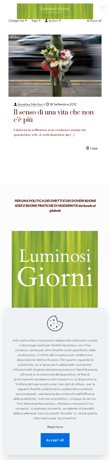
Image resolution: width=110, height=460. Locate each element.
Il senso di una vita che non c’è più (54, 116)
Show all (96, 20)
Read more (55, 427)
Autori (53, 20)
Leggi (94, 148)
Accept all (55, 440)
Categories (16, 20)
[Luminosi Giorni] (55, 6)
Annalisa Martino (30, 104)
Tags (34, 20)
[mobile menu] (103, 7)
